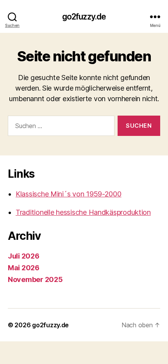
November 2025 (35, 279)
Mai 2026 (23, 268)
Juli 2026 (23, 256)
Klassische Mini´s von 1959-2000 (69, 194)
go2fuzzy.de (84, 16)
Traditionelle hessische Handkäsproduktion (83, 212)
